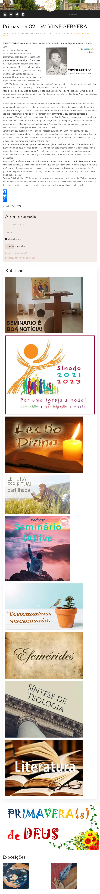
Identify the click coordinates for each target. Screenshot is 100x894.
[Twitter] (50, 196)
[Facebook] (50, 191)
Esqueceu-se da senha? (16, 253)
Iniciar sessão (16, 246)
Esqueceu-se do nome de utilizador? (21, 258)
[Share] (50, 200)
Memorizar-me (14, 239)
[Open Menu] (8, 5)
